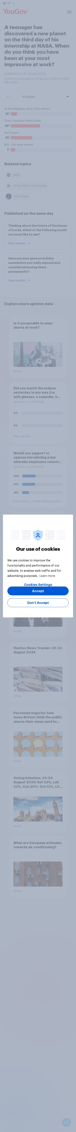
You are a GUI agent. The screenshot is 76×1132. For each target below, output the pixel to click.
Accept (38, 591)
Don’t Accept (38, 602)
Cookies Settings (38, 584)
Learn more (47, 575)
